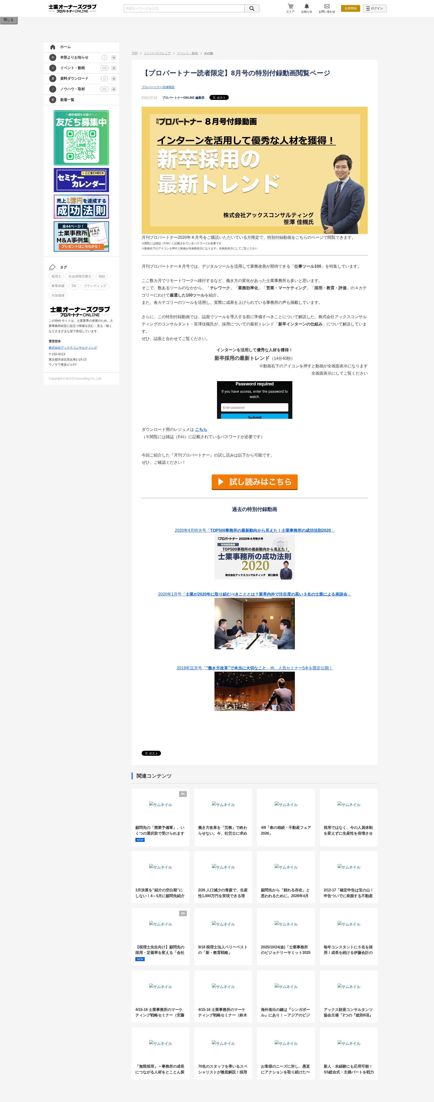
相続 (102, 276)
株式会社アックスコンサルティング (73, 347)
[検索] (251, 8)
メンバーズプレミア (157, 53)
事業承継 (58, 286)
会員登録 (351, 8)
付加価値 (58, 295)
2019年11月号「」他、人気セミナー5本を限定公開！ (255, 668)
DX (74, 286)
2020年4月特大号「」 (255, 530)
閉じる (9, 20)
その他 (208, 53)
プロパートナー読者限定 (158, 87)
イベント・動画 (187, 53)
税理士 (56, 276)
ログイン (376, 8)
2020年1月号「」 (254, 594)
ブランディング (95, 286)
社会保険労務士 (80, 276)
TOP (135, 53)
